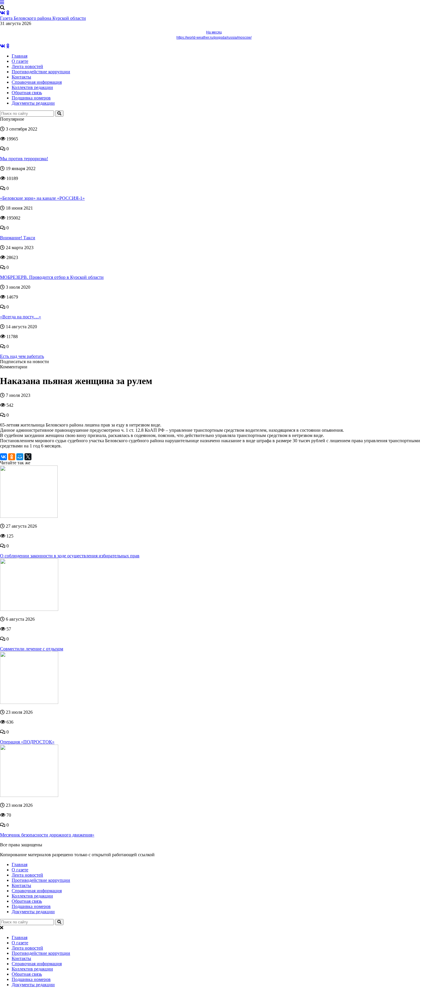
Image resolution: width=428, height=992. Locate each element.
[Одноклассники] (11, 456)
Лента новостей (27, 66)
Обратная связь (27, 92)
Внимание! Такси (17, 237)
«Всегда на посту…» (20, 316)
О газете (20, 61)
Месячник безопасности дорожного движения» (47, 834)
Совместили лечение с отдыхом (31, 648)
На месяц (214, 32)
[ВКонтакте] (3, 456)
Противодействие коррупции (41, 71)
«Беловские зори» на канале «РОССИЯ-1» (42, 198)
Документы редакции (33, 103)
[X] (27, 456)
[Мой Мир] (19, 456)
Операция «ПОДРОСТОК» (27, 741)
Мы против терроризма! (24, 158)
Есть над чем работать (22, 356)
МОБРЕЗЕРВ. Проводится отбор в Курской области (52, 277)
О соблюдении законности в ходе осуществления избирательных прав (69, 555)
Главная (19, 55)
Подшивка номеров (31, 97)
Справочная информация (37, 82)
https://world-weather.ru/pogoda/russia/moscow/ (214, 37)
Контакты (21, 76)
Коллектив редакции (32, 87)
